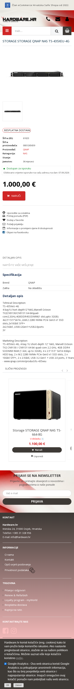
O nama (9, 554)
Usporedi (38, 456)
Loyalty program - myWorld (21, 600)
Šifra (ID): (8, 138)
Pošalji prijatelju (14, 224)
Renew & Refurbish (16, 595)
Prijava (37, 501)
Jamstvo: (8, 161)
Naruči (16, 195)
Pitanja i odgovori (15, 590)
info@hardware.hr (20, 537)
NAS (25, 153)
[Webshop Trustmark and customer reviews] (7, 5)
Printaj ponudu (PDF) (17, 215)
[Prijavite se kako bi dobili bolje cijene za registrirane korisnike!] (68, 19)
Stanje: (7, 157)
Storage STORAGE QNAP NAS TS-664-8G (37, 432)
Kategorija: (9, 153)
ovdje (19, 658)
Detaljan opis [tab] (12, 257)
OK (7, 685)
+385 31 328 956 (21, 533)
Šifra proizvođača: (10, 144)
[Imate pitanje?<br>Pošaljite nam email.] (59, 19)
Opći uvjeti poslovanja (18, 564)
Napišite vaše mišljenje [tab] (18, 265)
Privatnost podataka (17, 570)
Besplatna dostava (16, 604)
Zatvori (18, 685)
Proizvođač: (9, 149)
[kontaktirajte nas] (42, 438)
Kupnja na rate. (13, 609)
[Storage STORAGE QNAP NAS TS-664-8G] (37, 404)
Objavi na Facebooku (17, 232)
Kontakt (9, 559)
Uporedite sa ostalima (18, 213)
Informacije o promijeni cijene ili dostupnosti (29, 228)
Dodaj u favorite (15, 220)
